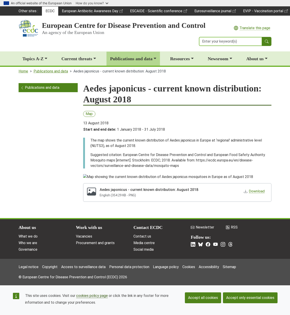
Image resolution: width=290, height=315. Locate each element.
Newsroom (218, 58)
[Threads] (230, 244)
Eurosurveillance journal (213, 12)
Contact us (142, 236)
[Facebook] (208, 244)
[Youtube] (215, 244)
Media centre (144, 243)
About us (255, 58)
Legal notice (29, 267)
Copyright (50, 267)
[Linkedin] (193, 244)
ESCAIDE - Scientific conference (156, 12)
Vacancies (84, 236)
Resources (180, 58)
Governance (28, 249)
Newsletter (205, 227)
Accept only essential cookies (250, 298)
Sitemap (229, 267)
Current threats (76, 58)
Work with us (89, 227)
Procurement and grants (95, 243)
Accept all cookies (203, 298)
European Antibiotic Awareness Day (90, 12)
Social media (143, 249)
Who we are (28, 243)
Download (257, 191)
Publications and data (131, 58)
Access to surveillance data (83, 267)
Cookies (188, 267)
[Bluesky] (200, 244)
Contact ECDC (147, 227)
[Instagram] (223, 244)
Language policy (166, 267)
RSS (234, 227)
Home (23, 71)
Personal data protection (129, 267)
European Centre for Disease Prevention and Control (123, 25)
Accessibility (209, 267)
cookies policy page (92, 295)
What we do (28, 236)
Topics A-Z (33, 58)
